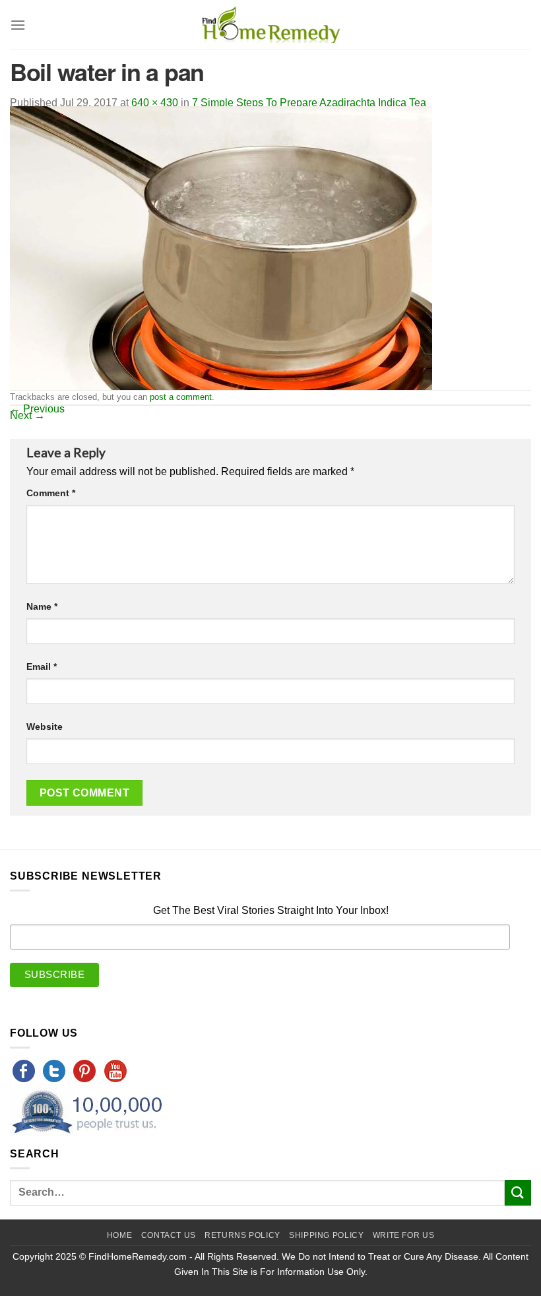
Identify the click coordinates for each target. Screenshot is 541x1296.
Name (41, 606)
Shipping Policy (326, 1235)
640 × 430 (154, 102)
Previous (37, 408)
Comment (50, 493)
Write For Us (403, 1235)
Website (44, 726)
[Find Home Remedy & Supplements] (270, 25)
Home (119, 1235)
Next (27, 415)
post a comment (181, 397)
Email (41, 666)
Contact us (168, 1235)
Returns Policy (242, 1235)
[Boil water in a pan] (221, 247)
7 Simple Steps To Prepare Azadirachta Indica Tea (309, 102)
